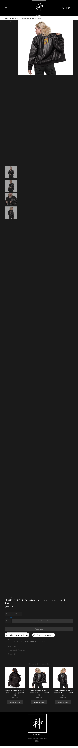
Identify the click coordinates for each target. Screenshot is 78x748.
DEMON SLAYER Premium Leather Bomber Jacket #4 (63, 692)
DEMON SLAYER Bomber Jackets (32, 18)
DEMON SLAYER (15, 18)
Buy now (40, 629)
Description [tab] (12, 646)
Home (6, 18)
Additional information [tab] (16, 650)
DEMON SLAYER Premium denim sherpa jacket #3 (14, 692)
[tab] (39, 646)
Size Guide (8, 618)
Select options (21, 675)
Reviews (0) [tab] (12, 654)
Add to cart (43, 621)
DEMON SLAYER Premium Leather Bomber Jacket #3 (39, 692)
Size (7, 611)
